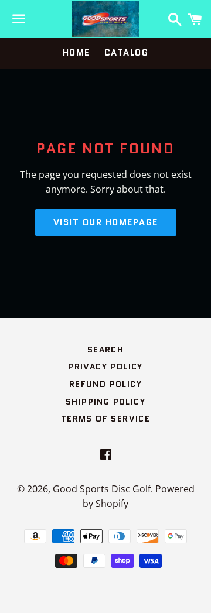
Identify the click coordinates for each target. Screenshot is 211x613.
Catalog (126, 52)
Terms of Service (105, 418)
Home (76, 52)
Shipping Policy (105, 401)
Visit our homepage (105, 222)
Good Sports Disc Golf (102, 488)
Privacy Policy (105, 366)
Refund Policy (105, 384)
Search (105, 349)
